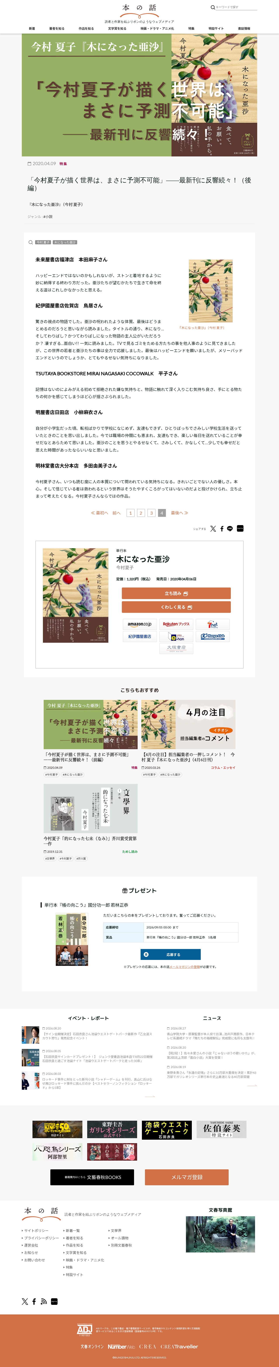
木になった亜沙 (65, 242)
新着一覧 (73, 1230)
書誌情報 (244, 28)
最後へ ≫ (179, 512)
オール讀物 (119, 1238)
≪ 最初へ (99, 512)
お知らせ (31, 1253)
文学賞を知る (117, 28)
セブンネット (213, 624)
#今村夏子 (66, 858)
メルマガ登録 (186, 1177)
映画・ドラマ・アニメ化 (157, 28)
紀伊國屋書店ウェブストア (140, 636)
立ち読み (173, 593)
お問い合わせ (34, 1260)
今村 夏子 (43, 242)
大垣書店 (176, 648)
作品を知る (86, 28)
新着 (32, 28)
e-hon (176, 636)
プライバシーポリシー (41, 1238)
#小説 (47, 216)
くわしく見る (173, 607)
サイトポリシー (36, 1230)
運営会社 (31, 1245)
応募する (160, 954)
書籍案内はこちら (93, 1177)
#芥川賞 (81, 858)
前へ (116, 513)
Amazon (140, 624)
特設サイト (216, 28)
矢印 (150, 1096)
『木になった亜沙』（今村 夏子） (202, 328)
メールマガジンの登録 (184, 967)
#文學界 (50, 858)
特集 (191, 28)
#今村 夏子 (51, 774)
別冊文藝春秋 (121, 1245)
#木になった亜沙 (73, 774)
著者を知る (57, 28)
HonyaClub (213, 636)
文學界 (116, 1230)
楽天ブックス (176, 624)
